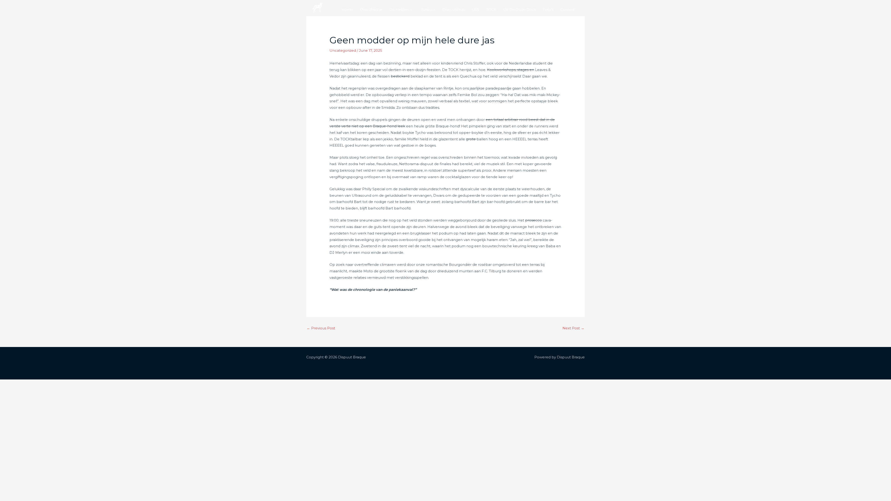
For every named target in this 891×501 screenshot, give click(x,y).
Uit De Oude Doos (519, 9)
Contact (567, 9)
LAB (475, 9)
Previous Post (321, 328)
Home (347, 9)
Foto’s (548, 9)
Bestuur (428, 9)
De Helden (399, 9)
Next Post (573, 328)
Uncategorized (342, 50)
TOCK (491, 9)
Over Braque (371, 9)
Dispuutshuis (453, 9)
